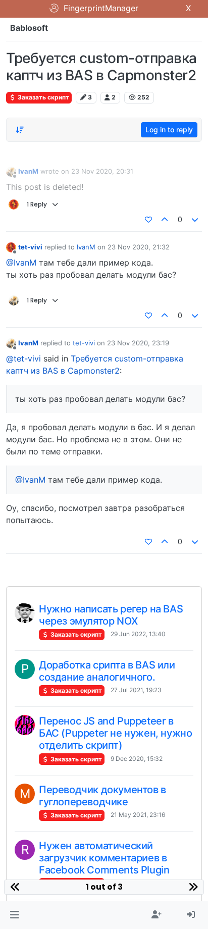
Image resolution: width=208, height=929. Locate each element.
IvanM (28, 171)
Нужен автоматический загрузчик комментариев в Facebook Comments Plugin (104, 858)
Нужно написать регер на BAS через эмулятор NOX (111, 615)
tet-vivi (30, 247)
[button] (14, 915)
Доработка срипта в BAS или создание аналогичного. (107, 671)
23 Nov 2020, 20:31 (102, 171)
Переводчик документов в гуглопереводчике (102, 796)
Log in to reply (169, 129)
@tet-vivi (23, 358)
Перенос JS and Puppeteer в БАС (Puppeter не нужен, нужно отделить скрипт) (115, 733)
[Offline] (11, 171)
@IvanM (21, 262)
